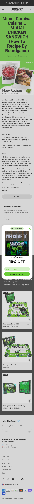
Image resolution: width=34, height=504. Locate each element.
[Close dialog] (29, 228)
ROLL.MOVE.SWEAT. (17, 228)
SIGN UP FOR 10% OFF (17, 274)
